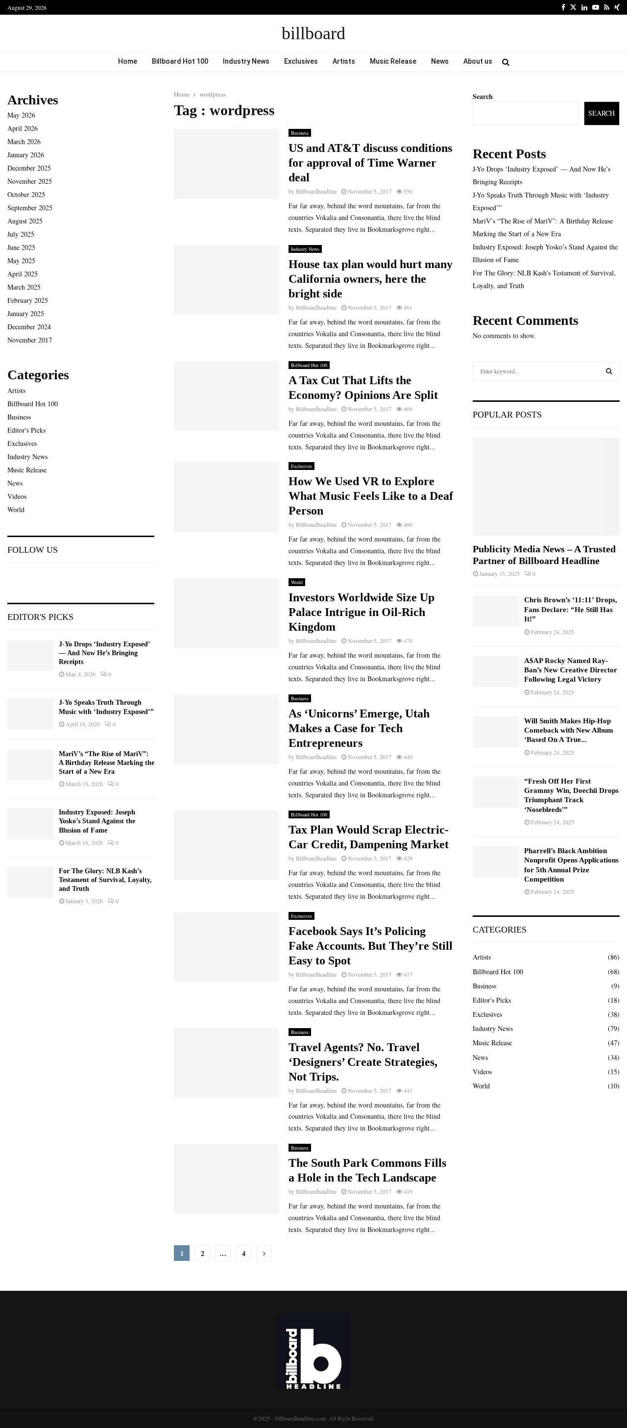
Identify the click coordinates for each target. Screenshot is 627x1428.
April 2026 (22, 128)
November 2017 (29, 340)
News (440, 61)
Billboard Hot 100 (180, 61)
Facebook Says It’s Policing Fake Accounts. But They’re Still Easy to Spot (371, 946)
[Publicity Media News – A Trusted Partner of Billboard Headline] (546, 487)
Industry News (246, 61)
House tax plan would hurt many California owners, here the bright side (371, 279)
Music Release (393, 61)
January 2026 (25, 154)
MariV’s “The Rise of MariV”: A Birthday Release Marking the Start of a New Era (106, 762)
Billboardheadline (316, 191)
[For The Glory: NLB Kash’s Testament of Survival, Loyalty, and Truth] (30, 882)
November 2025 (29, 181)
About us (477, 61)
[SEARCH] (609, 371)
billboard (313, 33)
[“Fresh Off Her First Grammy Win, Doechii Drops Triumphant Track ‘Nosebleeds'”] (496, 792)
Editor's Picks (26, 430)
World (297, 582)
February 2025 (27, 300)
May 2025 (21, 260)
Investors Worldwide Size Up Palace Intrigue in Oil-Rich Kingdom (361, 612)
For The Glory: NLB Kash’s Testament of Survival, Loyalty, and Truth (105, 879)
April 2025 (22, 273)
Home (127, 61)
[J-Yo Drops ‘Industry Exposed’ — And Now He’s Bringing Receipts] (30, 655)
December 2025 (29, 167)
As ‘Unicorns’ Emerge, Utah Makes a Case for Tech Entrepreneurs (359, 728)
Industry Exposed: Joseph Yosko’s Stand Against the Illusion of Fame (97, 821)
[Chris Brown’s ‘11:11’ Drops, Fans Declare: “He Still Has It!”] (496, 610)
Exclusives (301, 61)
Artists (344, 61)
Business (300, 132)
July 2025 (20, 234)
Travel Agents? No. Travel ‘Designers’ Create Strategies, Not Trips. (363, 1062)
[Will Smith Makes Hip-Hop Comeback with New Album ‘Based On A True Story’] (496, 731)
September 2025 (29, 207)
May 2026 (21, 115)
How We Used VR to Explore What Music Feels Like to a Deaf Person (371, 496)
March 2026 (24, 141)
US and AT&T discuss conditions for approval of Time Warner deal (370, 163)
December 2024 (29, 326)
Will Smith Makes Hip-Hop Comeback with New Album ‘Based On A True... (568, 730)
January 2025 (25, 313)
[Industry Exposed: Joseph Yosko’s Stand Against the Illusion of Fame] (30, 823)
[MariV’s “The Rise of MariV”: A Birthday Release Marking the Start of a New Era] (30, 765)
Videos (16, 496)
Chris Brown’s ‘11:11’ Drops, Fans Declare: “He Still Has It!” (570, 609)
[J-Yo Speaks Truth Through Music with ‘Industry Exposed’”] (30, 713)
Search (483, 96)
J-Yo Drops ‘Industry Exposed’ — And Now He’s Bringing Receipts (104, 652)
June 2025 (21, 247)
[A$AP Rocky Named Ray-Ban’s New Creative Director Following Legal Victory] (496, 671)
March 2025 (24, 287)
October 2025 (26, 194)
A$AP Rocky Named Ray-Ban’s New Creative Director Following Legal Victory (570, 670)
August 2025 (25, 220)
